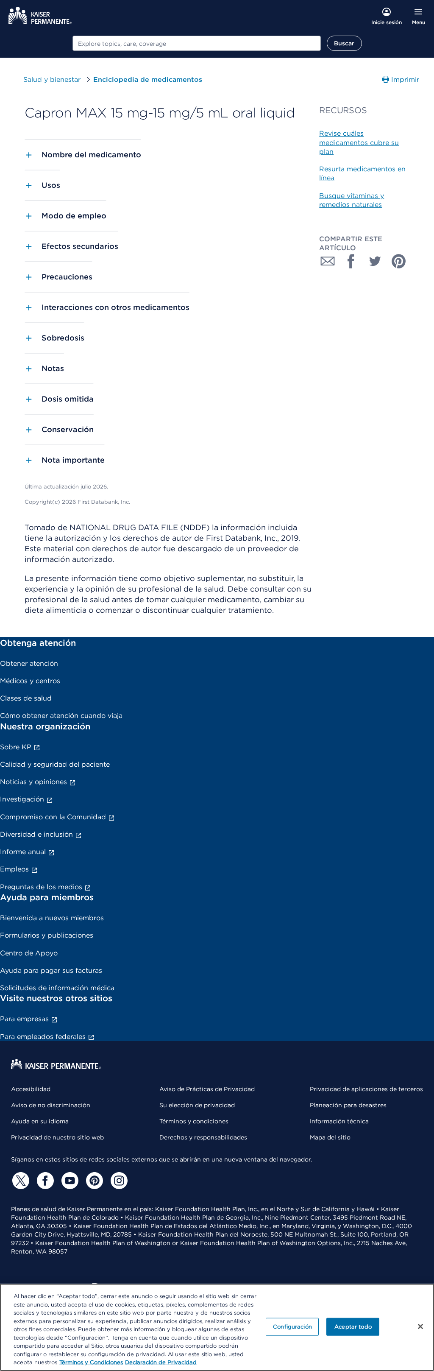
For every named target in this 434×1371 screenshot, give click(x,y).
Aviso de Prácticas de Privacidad (207, 1089)
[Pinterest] (93, 1180)
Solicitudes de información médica (57, 988)
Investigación (22, 799)
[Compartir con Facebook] (351, 261)
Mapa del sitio (330, 1137)
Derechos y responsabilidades (203, 1137)
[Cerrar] (420, 1326)
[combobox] (196, 43)
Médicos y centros (30, 681)
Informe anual (23, 852)
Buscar (344, 43)
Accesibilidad (30, 1089)
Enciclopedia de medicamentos (147, 79)
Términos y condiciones (193, 1121)
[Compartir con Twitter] (375, 261)
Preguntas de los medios (41, 887)
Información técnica (339, 1121)
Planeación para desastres (348, 1105)
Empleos (14, 869)
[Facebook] (44, 1180)
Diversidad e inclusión (36, 834)
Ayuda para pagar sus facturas (51, 970)
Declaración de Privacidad (161, 1362)
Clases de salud (26, 698)
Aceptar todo (353, 1327)
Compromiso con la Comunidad (53, 817)
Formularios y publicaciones (46, 935)
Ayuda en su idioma (40, 1121)
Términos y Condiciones (91, 1362)
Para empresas (24, 1019)
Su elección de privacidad (197, 1105)
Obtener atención (29, 663)
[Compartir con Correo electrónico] (327, 261)
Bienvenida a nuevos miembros (52, 918)
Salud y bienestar (52, 79)
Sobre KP (15, 747)
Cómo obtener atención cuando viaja (61, 716)
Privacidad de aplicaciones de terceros (366, 1089)
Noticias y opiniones (33, 782)
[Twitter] (19, 1180)
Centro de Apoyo (29, 953)
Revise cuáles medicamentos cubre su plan (359, 142)
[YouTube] (68, 1180)
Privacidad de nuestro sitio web (57, 1137)
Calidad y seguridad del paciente (55, 764)
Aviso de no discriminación (50, 1105)
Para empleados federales (43, 1037)
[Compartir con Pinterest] (398, 261)
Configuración (292, 1327)
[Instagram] (117, 1180)
